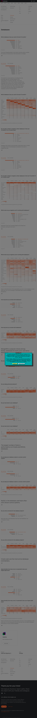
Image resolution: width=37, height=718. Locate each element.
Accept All (15, 363)
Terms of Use (24, 360)
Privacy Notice (16, 360)
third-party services (11, 361)
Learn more (20, 357)
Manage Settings (21, 363)
